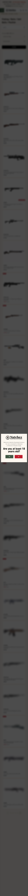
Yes (9, 456)
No (18, 456)
